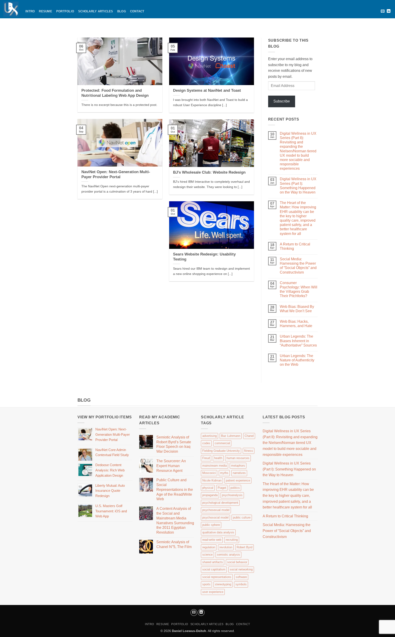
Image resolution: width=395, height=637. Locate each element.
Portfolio (65, 11)
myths (224, 473)
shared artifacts (212, 562)
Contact (137, 11)
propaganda (210, 495)
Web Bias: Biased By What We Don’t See (297, 309)
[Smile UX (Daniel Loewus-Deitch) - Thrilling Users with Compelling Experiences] (11, 9)
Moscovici (209, 473)
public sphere (211, 525)
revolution (225, 547)
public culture (242, 517)
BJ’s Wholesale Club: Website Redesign (209, 172)
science (207, 554)
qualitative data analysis (218, 532)
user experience (212, 592)
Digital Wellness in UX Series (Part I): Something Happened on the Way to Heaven (298, 185)
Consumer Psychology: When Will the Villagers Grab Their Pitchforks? (298, 289)
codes (206, 443)
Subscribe (281, 101)
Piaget (222, 487)
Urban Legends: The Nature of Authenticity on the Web (297, 360)
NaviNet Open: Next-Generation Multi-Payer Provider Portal (115, 174)
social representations (216, 577)
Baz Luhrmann (230, 436)
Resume (45, 11)
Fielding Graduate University (221, 450)
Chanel (249, 436)
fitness (248, 450)
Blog (121, 11)
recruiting (232, 539)
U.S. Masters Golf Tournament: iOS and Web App (111, 511)
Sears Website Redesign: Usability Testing (204, 256)
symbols (241, 584)
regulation (208, 547)
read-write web (211, 539)
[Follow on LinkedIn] (388, 11)
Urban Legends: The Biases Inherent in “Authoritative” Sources (298, 340)
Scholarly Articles (95, 11)
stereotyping (223, 584)
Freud (206, 458)
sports (206, 584)
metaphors (238, 465)
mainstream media (214, 465)
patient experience (238, 480)
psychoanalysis (232, 495)
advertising (209, 436)
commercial (222, 443)
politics (235, 487)
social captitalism (213, 569)
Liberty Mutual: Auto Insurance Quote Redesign (110, 491)
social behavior (237, 562)
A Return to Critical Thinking (295, 246)
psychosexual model (216, 510)
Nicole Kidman (212, 480)
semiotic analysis (228, 554)
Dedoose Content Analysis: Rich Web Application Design (110, 470)
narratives (239, 473)
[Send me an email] (382, 11)
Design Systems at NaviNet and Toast (207, 90)
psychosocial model (215, 517)
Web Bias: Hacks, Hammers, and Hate (296, 324)
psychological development (220, 502)
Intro (30, 11)
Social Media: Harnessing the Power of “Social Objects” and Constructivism (298, 265)
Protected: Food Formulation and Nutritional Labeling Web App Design (115, 93)
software (241, 577)
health (218, 458)
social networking (241, 569)
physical (207, 487)
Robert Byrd (244, 547)
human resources (238, 458)
